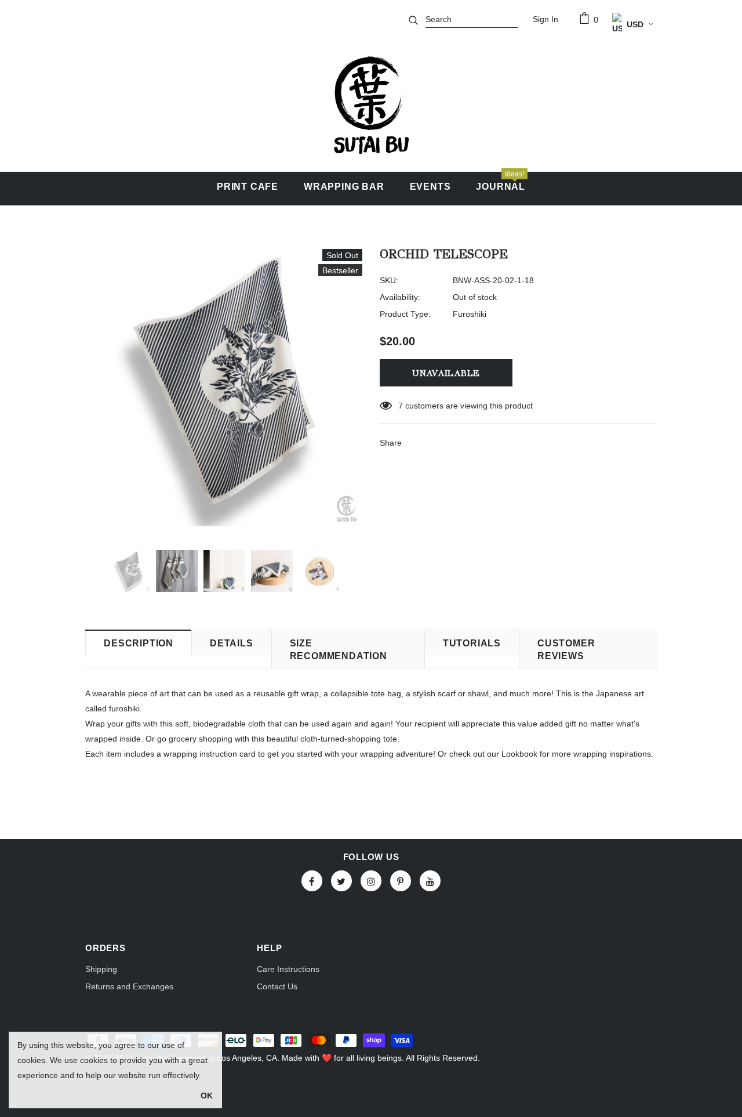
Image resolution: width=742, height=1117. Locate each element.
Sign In (545, 19)
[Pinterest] (400, 880)
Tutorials (472, 643)
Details (231, 643)
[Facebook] (311, 880)
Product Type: (405, 314)
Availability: (400, 297)
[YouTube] (430, 880)
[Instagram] (371, 880)
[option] (223, 387)
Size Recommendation (338, 649)
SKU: (389, 280)
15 (403, 405)
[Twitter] (341, 880)
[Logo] (370, 105)
